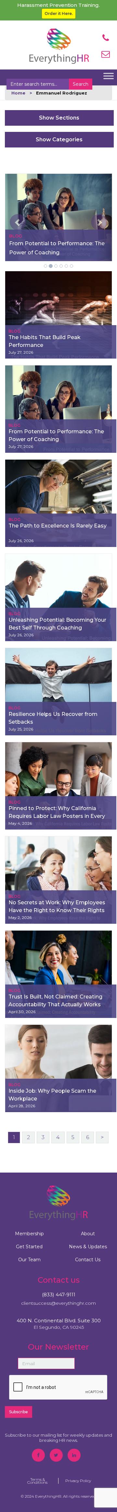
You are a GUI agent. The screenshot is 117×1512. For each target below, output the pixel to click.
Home (18, 92)
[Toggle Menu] (108, 76)
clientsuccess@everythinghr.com (58, 1303)
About (88, 1234)
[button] (13, 217)
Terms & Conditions (37, 1481)
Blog (14, 331)
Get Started (29, 1247)
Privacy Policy (78, 1480)
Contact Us (87, 1260)
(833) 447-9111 (58, 1294)
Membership (29, 1234)
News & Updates (88, 1247)
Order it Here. (59, 13)
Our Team (29, 1260)
